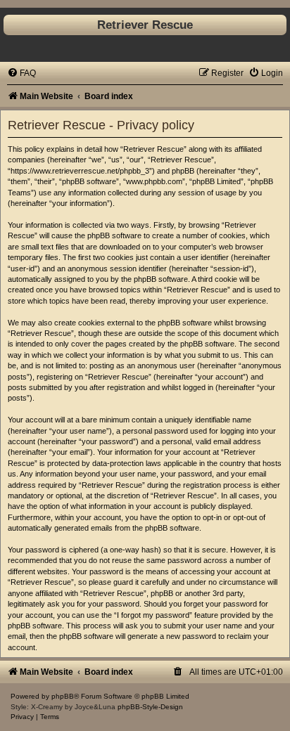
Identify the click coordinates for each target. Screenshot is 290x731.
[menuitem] (21, 73)
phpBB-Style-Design (150, 707)
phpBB (62, 696)
